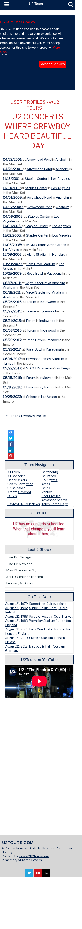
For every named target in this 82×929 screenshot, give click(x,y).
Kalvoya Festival (41, 616)
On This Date (39, 596)
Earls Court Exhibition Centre (49, 629)
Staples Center (36, 178)
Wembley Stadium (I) (43, 620)
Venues (47, 492)
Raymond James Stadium (45, 359)
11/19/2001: (12, 188)
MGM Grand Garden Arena (46, 245)
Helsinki (60, 638)
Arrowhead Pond (39, 159)
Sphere (31, 397)
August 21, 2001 (16, 629)
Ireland (61, 604)
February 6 (14, 583)
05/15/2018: (13, 378)
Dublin (50, 604)
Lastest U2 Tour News (23, 504)
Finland (10, 642)
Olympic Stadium (41, 638)
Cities (46, 488)
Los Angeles (60, 178)
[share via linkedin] (11, 450)
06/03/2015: (13, 330)
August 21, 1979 (16, 604)
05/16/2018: (13, 387)
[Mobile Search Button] (70, 4)
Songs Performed (20, 484)
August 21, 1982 (16, 608)
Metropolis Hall (40, 646)
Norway (67, 616)
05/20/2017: (13, 340)
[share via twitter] (11, 438)
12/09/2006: (13, 254)
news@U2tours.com (34, 856)
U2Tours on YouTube (39, 659)
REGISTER (15, 500)
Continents (50, 472)
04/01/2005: (13, 197)
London (65, 620)
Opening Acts (17, 480)
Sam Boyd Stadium (40, 264)
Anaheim (61, 159)
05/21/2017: (12, 349)
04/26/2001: (13, 169)
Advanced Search (54, 500)
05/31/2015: (12, 321)
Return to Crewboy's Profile (25, 416)
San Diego (62, 368)
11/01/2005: (12, 226)
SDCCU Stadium (38, 368)
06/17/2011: (12, 283)
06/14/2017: (12, 359)
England (11, 625)
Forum (31, 302)
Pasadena (54, 273)
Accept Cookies (53, 64)
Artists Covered (19, 492)
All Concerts (16, 476)
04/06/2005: (13, 216)
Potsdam (58, 646)
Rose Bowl (35, 273)
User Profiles (51, 496)
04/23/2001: (13, 159)
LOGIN (12, 496)
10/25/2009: (13, 273)
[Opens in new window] (29, 875)
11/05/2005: (13, 245)
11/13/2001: (12, 178)
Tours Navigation (39, 464)
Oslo (57, 616)
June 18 (11, 557)
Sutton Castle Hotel (43, 608)
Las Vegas (11, 250)
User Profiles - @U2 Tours (34, 105)
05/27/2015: (13, 311)
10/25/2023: (13, 397)
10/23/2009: (13, 264)
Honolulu (58, 254)
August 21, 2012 (16, 646)
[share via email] (11, 433)
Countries (49, 476)
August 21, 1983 (16, 616)
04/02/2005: (13, 207)
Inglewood (48, 302)
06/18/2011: (12, 292)
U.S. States (50, 480)
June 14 (11, 564)
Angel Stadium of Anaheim (45, 283)
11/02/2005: (12, 235)
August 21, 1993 (16, 620)
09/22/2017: (13, 368)
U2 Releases (16, 488)
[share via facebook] (11, 444)
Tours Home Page (55, 504)
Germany (11, 650)
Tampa (8, 363)
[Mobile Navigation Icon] (6, 4)
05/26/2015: (13, 302)
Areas (46, 484)
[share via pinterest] (11, 456)
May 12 (11, 570)
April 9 (11, 577)
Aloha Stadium (37, 254)
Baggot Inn (37, 604)
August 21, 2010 (16, 638)
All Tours (13, 472)
